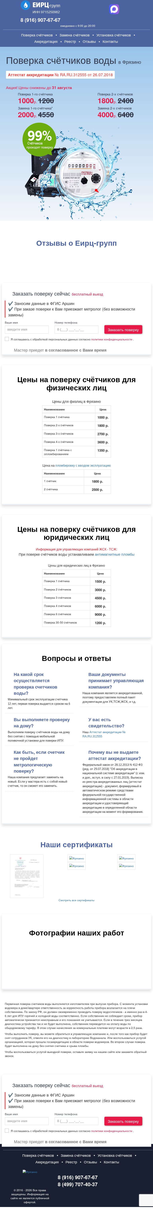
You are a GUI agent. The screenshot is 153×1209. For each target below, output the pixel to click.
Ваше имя (11, 322)
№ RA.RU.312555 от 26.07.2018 (60, 74)
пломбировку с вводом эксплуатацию (83, 465)
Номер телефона (66, 322)
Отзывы (89, 41)
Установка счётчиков (113, 34)
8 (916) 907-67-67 (40, 19)
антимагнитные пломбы (114, 554)
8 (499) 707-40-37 (78, 1184)
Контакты (110, 41)
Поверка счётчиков (37, 34)
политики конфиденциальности (111, 339)
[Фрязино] (27, 876)
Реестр (70, 41)
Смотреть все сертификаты (76, 900)
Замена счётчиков (75, 34)
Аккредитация (46, 41)
